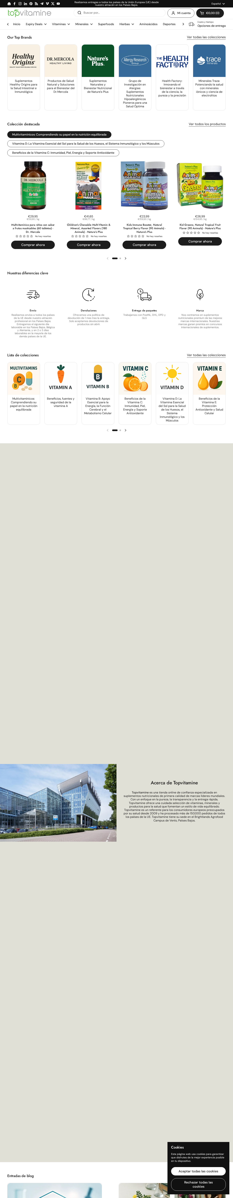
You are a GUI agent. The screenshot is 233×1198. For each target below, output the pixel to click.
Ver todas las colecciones (206, 37)
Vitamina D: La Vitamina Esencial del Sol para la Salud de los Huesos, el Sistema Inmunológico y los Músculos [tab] (85, 144)
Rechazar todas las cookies (198, 1184)
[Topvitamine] (29, 13)
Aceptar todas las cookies (198, 1171)
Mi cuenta (184, 13)
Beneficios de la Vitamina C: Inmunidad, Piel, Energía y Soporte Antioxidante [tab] (63, 153)
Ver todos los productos (207, 124)
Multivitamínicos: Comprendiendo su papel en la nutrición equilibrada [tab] (59, 134)
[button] (210, 13)
